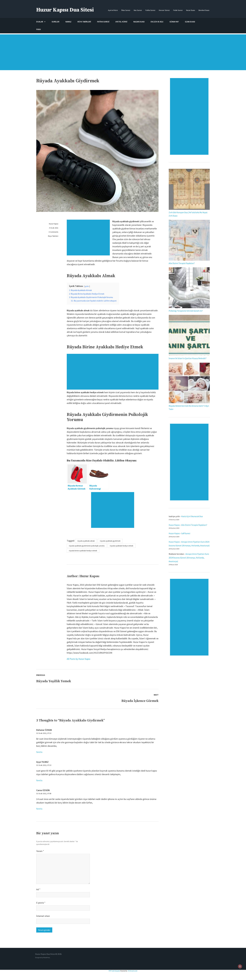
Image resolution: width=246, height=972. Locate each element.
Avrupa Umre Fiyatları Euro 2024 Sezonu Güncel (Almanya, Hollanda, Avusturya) (189, 558)
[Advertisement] (123, 53)
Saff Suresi (186, 533)
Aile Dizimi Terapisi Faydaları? (182, 263)
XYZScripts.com (132, 971)
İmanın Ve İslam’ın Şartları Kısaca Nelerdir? (187, 358)
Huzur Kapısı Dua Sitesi (65, 10)
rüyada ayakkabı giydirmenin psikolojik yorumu (87, 546)
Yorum (40, 851)
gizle (87, 286)
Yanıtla (39, 752)
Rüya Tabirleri (53, 236)
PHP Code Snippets (114, 971)
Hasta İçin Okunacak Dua (192, 516)
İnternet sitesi (43, 916)
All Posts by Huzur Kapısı (78, 658)
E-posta (40, 902)
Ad (38, 889)
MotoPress (46, 957)
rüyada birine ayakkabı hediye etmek (83, 550)
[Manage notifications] (240, 966)
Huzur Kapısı (53, 224)
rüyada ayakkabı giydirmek (110, 541)
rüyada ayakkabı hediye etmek (121, 546)
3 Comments (53, 232)
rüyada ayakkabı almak (86, 541)
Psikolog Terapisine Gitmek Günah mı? (186, 310)
